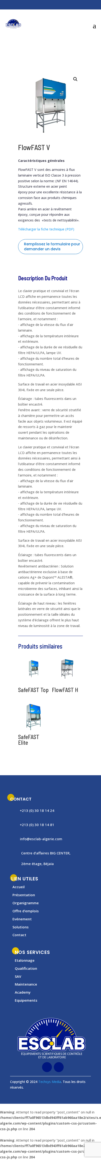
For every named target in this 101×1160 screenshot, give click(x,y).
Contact (19, 934)
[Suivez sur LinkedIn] (22, 5)
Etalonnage (25, 960)
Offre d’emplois (25, 911)
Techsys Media (49, 1081)
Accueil (18, 886)
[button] (75, 79)
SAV (18, 976)
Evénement (22, 919)
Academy (23, 992)
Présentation (23, 894)
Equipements (26, 1000)
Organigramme (25, 902)
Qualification (26, 968)
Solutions (20, 927)
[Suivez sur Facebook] (13, 5)
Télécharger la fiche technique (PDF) (46, 229)
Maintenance (26, 984)
